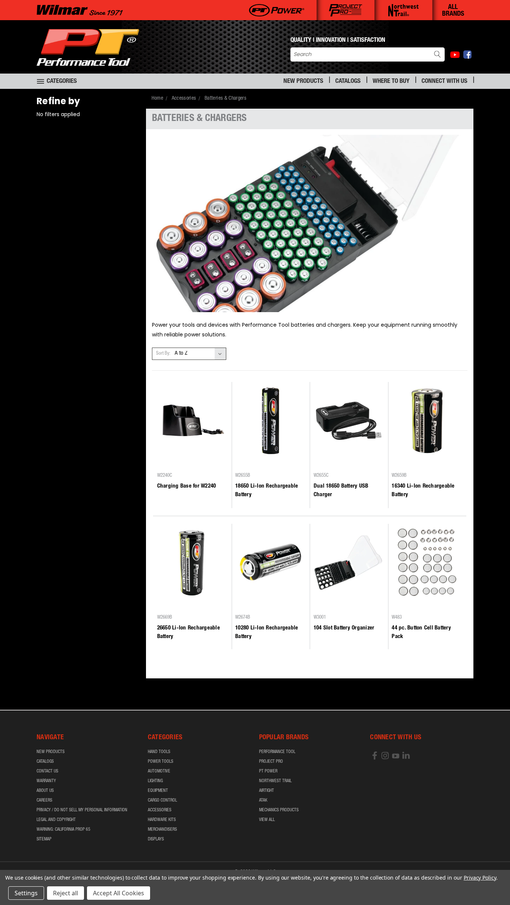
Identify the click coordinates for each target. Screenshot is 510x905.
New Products (303, 81)
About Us (45, 791)
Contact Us (47, 771)
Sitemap (44, 839)
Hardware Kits (162, 820)
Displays (156, 839)
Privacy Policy (480, 877)
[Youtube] (455, 54)
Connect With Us (444, 81)
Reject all (65, 893)
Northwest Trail (275, 781)
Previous (490, 882)
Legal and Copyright (56, 820)
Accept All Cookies (118, 893)
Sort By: (163, 353)
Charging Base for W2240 (186, 486)
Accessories (159, 810)
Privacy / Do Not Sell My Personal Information (82, 810)
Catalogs (348, 81)
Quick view (192, 448)
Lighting (155, 781)
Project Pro (271, 761)
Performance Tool (277, 752)
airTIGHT (266, 791)
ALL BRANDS (453, 11)
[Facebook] (467, 54)
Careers (44, 800)
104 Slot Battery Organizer (344, 628)
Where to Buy (391, 81)
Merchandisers (162, 829)
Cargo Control (162, 800)
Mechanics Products (279, 810)
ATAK (263, 800)
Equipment (158, 791)
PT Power (268, 771)
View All (267, 820)
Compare (190, 462)
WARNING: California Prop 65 (63, 829)
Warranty (46, 781)
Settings (26, 893)
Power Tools (160, 761)
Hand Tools (159, 752)
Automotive (159, 771)
